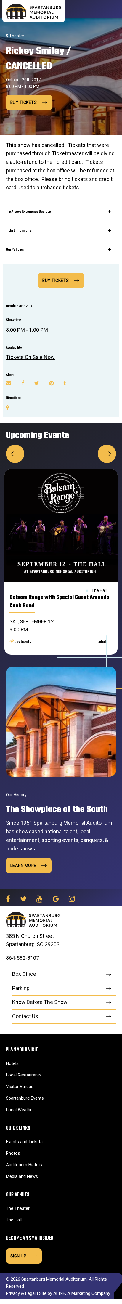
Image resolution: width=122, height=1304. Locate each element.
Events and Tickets (24, 1141)
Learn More (23, 865)
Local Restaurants (23, 1075)
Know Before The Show (40, 1002)
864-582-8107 (22, 958)
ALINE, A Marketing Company (81, 1293)
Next (107, 454)
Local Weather (20, 1109)
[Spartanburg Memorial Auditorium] (33, 11)
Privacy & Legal (21, 1293)
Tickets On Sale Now (30, 357)
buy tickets (22, 642)
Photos (13, 1153)
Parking (21, 988)
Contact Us (25, 1016)
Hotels (12, 1063)
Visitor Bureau (19, 1086)
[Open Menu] (115, 9)
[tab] (61, 211)
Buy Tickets (23, 102)
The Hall (14, 1220)
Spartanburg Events (25, 1098)
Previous (15, 454)
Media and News (22, 1176)
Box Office (24, 974)
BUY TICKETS (55, 280)
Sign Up (18, 1256)
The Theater (18, 1208)
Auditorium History (24, 1164)
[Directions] (7, 407)
